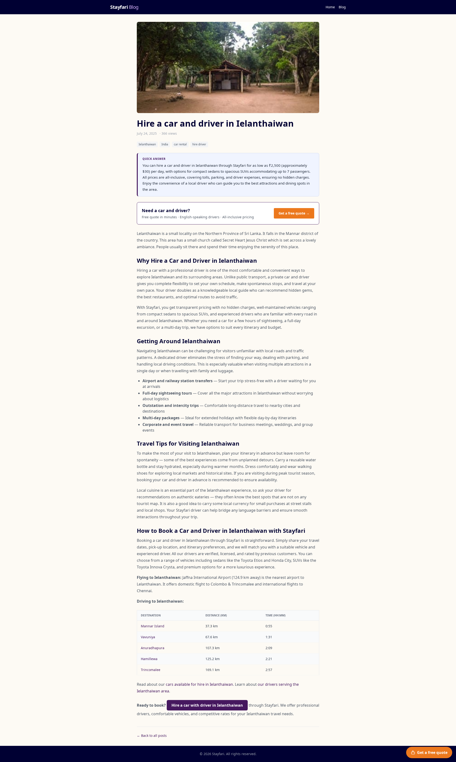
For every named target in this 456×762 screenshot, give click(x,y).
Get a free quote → (294, 213)
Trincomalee (150, 669)
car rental (180, 144)
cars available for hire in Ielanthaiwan (199, 684)
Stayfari (124, 7)
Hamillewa (149, 659)
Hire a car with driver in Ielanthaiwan (207, 705)
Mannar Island (152, 626)
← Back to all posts (152, 735)
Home (330, 7)
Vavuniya (148, 637)
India (165, 144)
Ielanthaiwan (147, 144)
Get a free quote (432, 752)
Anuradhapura (152, 648)
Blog (342, 7)
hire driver (199, 144)
